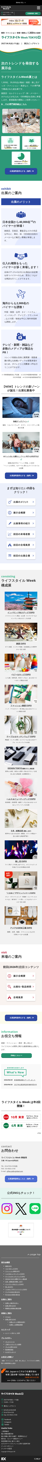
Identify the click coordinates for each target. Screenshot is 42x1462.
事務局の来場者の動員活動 (13, 1308)
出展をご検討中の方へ (12, 1303)
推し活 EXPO (21, 861)
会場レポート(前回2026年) (17, 1322)
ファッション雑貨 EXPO (21, 705)
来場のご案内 (6, 1313)
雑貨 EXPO (21, 643)
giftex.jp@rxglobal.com (15, 1171)
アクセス (8, 1317)
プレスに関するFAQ (11, 1347)
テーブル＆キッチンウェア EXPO (21, 736)
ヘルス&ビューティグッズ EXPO (14, 1274)
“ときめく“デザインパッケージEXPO (21, 893)
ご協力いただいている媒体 (13, 1344)
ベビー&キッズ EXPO (11, 1269)
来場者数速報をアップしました (24, 1080)
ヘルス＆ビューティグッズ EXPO (21, 799)
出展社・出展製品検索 (16, 1325)
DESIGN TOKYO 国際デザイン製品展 (16, 1279)
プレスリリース (10, 1342)
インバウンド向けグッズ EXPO (20, 612)
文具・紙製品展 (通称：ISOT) (14, 1282)
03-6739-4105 (9, 1412)
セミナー (4, 1329)
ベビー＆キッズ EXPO (21, 674)
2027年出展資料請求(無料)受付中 (25, 1085)
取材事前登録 (9, 1350)
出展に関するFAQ (10, 1306)
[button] (33, 13)
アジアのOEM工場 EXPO (21, 928)
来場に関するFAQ (10, 1319)
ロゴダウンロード (10, 1352)
